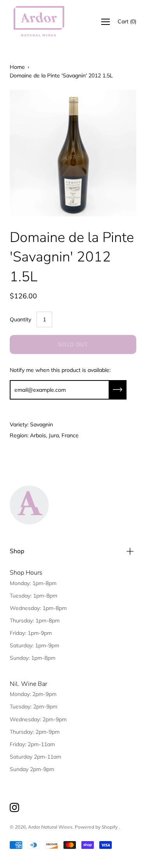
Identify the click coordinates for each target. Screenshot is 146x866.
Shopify (110, 827)
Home (17, 66)
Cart (127, 21)
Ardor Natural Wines (50, 827)
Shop (17, 551)
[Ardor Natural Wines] (39, 21)
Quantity (20, 319)
